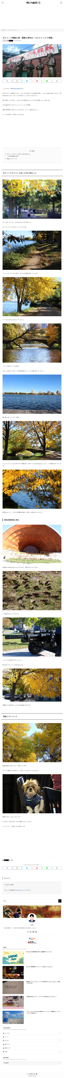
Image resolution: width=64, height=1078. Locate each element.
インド (7, 1037)
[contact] (36, 932)
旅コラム (7, 1044)
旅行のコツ (8, 1048)
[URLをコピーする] (56, 81)
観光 (12, 860)
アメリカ (7, 1033)
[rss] (35, 1074)
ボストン (11, 40)
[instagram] (31, 932)
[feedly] (33, 1074)
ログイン (20, 890)
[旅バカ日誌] (32, 2)
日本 (6, 1051)
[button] (7, 81)
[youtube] (33, 932)
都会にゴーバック (12, 158)
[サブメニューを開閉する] (60, 1033)
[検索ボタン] (61, 2)
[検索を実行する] (59, 901)
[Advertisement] (32, 17)
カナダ (7, 1040)
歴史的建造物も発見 (13, 156)
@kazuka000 (17, 88)
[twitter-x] (28, 932)
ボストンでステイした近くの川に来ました (18, 154)
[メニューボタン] (2, 2)
